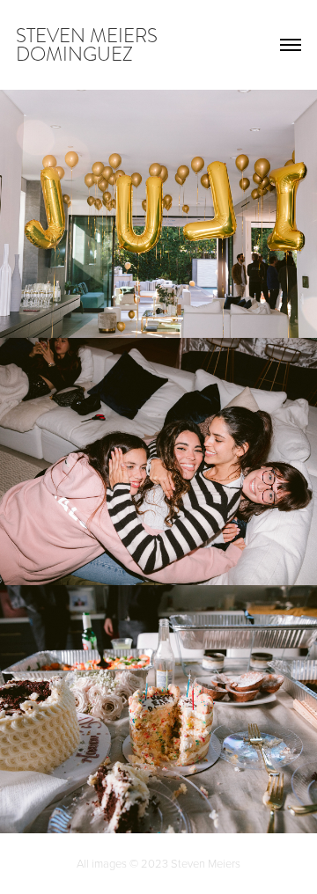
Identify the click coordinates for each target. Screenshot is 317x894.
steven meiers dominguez (89, 45)
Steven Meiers (205, 863)
